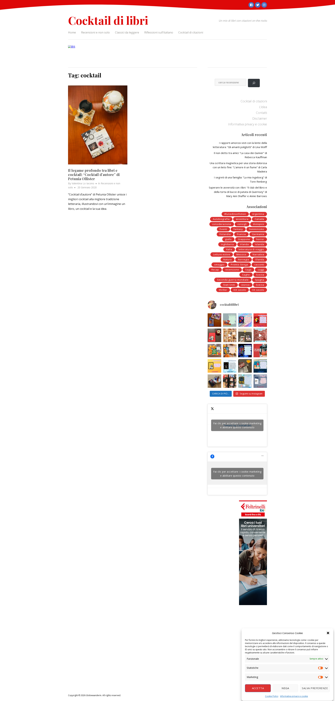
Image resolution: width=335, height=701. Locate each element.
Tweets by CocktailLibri (237, 425)
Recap (215, 269)
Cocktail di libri (108, 20)
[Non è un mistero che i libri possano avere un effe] (214, 335)
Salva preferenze (315, 688)
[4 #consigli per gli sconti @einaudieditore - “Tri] (230, 335)
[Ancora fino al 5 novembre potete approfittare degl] (260, 335)
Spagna (259, 279)
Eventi (223, 229)
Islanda (259, 244)
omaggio (219, 264)
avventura (242, 219)
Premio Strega (239, 264)
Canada (259, 219)
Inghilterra (227, 244)
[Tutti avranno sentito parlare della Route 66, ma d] (214, 350)
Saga (248, 269)
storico (245, 284)
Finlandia (225, 234)
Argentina (258, 214)
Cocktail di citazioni (190, 32)
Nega (285, 688)
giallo (228, 239)
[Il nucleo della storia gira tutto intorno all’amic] (230, 320)
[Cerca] (254, 83)
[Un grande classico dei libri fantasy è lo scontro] (230, 366)
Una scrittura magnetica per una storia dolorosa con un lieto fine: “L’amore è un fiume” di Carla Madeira (238, 167)
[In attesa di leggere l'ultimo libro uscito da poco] (214, 366)
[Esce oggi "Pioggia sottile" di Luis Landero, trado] (260, 366)
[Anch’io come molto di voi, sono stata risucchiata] (245, 366)
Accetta (258, 688)
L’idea (263, 107)
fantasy (238, 229)
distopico (258, 224)
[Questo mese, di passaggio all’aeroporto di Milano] (230, 381)
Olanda (259, 259)
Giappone (244, 239)
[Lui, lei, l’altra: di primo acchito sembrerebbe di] (245, 320)
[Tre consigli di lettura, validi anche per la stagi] (260, 350)
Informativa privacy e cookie (294, 696)
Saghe (246, 274)
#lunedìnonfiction (235, 214)
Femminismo (256, 229)
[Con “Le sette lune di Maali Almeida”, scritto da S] (245, 350)
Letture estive (221, 254)
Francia (241, 234)
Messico (241, 254)
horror (260, 239)
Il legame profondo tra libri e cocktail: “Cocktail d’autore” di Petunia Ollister (94, 174)
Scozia (260, 274)
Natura (227, 259)
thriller (223, 289)
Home (72, 32)
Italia (229, 249)
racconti (259, 264)
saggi (261, 269)
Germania (258, 234)
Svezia (260, 284)
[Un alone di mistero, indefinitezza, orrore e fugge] (245, 335)
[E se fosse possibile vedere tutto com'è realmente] (214, 381)
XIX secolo (239, 289)
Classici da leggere (127, 32)
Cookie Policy (271, 696)
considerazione (221, 224)
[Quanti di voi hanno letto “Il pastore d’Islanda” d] (260, 381)
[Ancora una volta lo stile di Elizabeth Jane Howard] (230, 350)
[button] (328, 633)
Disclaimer (259, 118)
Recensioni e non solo (95, 32)
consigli (242, 224)
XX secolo (258, 289)
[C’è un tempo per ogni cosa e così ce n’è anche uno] (245, 381)
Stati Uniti (229, 284)
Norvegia (243, 259)
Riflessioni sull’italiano (158, 32)
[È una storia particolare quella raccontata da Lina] (214, 320)
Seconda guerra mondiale (233, 279)
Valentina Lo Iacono (83, 183)
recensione (232, 269)
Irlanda (244, 244)
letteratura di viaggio (251, 249)
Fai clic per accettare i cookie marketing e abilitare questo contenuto (237, 425)
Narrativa (258, 254)
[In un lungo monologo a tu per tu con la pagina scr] (260, 320)
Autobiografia (221, 219)
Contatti (261, 113)
